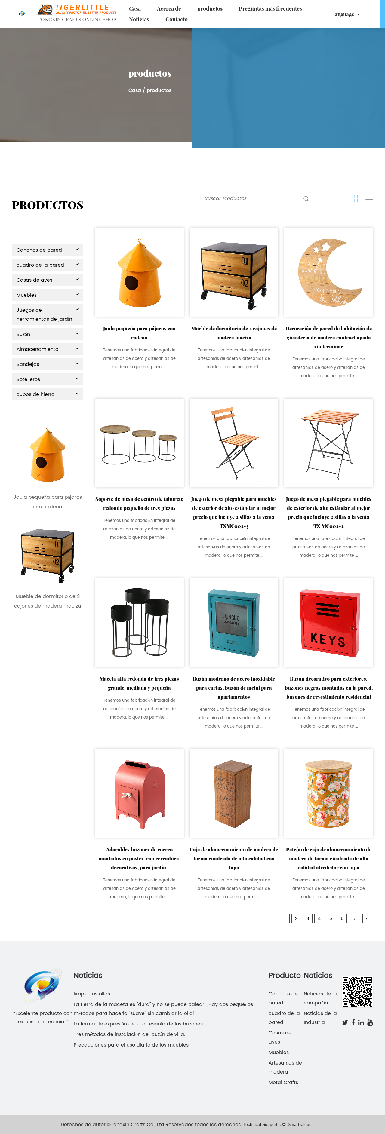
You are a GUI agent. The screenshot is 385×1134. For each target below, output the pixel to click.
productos (210, 8)
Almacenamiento (37, 349)
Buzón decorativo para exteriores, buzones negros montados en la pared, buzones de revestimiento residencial (329, 688)
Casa (135, 8)
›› (367, 918)
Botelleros (28, 379)
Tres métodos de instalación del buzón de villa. (129, 1034)
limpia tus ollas (92, 994)
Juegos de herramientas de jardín (44, 314)
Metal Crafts (283, 1082)
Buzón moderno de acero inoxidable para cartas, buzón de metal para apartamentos (234, 688)
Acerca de (169, 8)
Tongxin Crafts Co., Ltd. (138, 1125)
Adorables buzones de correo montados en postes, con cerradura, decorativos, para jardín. (139, 858)
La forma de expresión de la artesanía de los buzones (138, 1024)
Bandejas (28, 364)
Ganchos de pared (39, 250)
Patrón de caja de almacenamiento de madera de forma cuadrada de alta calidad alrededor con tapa (328, 858)
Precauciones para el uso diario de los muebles (131, 1045)
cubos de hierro (35, 394)
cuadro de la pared (40, 265)
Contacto (176, 19)
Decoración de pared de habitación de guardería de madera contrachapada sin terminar (328, 337)
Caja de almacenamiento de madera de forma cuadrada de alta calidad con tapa (234, 858)
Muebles (27, 295)
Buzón (23, 334)
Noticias (139, 19)
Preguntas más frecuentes (270, 8)
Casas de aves (34, 280)
